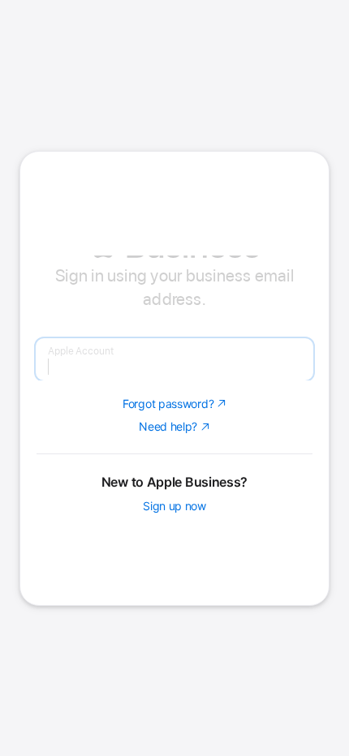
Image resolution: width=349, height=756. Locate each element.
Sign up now (174, 630)
